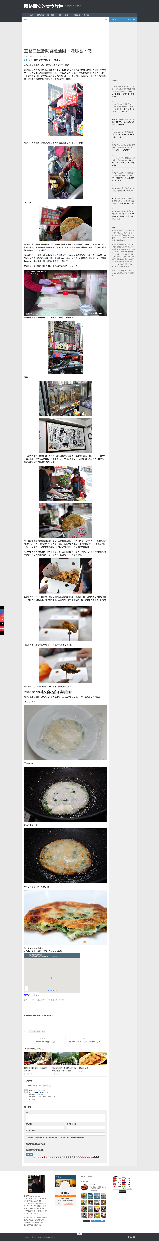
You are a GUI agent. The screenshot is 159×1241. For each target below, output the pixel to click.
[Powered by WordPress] (32, 1237)
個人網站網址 (30, 1131)
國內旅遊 (40, 15)
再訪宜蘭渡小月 (85, 1068)
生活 (66, 15)
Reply (30, 1101)
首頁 (25, 60)
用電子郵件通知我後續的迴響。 (36, 1144)
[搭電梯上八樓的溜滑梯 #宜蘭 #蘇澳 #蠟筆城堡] (84, 1209)
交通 (59, 15)
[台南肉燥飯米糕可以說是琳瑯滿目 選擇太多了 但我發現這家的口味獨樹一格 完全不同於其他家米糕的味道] (90, 1215)
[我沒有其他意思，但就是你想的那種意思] (84, 1196)
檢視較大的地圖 (30, 995)
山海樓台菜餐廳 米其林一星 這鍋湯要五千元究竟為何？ (123, 147)
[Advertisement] (65, 36)
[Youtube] (134, 19)
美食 (31, 15)
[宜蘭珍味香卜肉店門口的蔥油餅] (65, 483)
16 (105, 1054)
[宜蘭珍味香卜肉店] (65, 347)
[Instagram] (131, 19)
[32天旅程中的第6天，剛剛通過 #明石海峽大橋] (97, 1196)
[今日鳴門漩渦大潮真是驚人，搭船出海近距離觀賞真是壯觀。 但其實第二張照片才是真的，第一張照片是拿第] (90, 1196)
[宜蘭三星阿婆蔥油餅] (65, 109)
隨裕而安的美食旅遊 (43, 6)
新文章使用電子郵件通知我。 (35, 1150)
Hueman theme (50, 1237)
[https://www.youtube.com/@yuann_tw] (2, 619)
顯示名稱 (29, 1124)
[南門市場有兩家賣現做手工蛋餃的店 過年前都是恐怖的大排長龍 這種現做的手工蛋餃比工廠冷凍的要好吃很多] (103, 1209)
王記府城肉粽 (128, 132)
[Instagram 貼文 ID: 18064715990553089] (103, 1215)
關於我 (86, 15)
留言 (28, 1112)
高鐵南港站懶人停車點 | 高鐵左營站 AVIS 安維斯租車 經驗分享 (123, 201)
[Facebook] (129, 19)
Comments (32, 1086)
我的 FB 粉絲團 (34, 1223)
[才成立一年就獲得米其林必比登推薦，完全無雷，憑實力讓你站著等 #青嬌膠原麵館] (84, 1202)
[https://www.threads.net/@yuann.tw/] (2, 633)
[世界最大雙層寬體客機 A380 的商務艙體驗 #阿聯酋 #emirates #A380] (97, 1202)
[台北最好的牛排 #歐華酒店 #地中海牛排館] (97, 1209)
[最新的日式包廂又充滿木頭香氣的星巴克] (90, 1202)
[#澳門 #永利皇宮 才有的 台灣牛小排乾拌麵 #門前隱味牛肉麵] (103, 1202)
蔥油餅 (39, 1031)
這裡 (43, 1218)
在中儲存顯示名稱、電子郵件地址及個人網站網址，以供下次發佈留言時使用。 (56, 1138)
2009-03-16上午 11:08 (39, 1090)
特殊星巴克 (76, 15)
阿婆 (43, 1031)
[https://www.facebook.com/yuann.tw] (2, 611)
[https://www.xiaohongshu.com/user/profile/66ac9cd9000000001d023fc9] (2, 628)
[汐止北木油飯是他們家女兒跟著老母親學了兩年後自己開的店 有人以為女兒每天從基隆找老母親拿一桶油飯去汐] (97, 1215)
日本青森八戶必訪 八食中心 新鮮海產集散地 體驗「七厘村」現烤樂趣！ (123, 89)
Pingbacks (45, 1086)
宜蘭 (34, 1031)
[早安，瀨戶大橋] (103, 1196)
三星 (30, 1031)
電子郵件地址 (71, 1124)
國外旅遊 (50, 15)
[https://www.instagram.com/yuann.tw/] (2, 615)
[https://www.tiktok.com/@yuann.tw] (2, 624)
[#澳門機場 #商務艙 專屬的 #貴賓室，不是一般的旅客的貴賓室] (90, 1209)
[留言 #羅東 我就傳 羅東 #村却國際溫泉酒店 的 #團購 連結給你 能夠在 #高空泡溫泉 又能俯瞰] (84, 1215)
